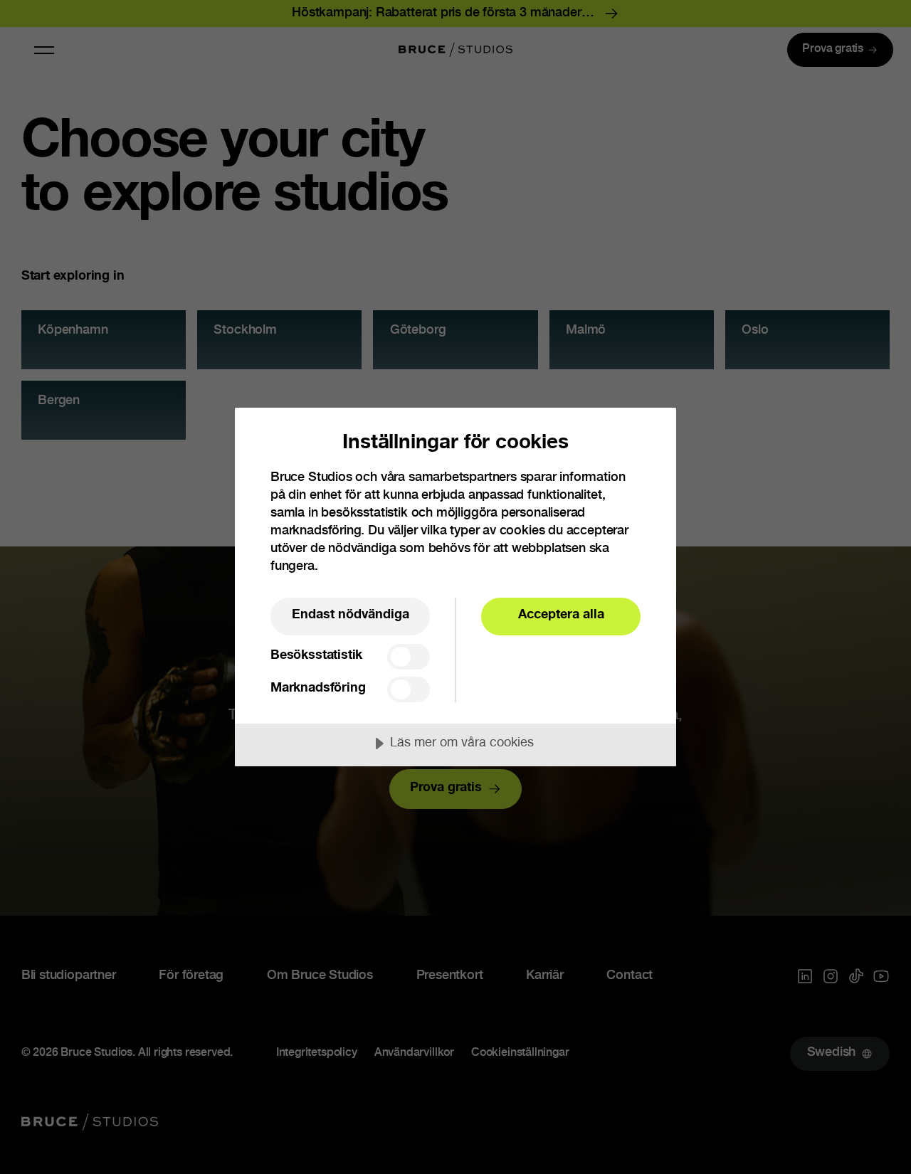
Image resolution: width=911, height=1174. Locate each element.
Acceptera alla (561, 615)
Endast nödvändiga (350, 615)
